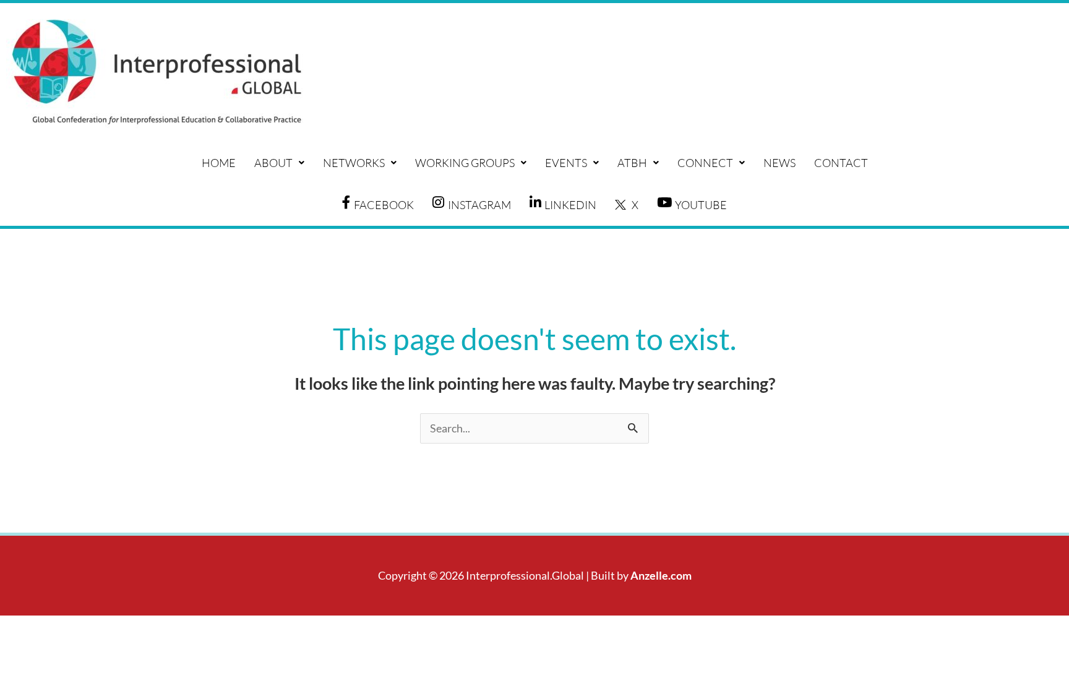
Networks (354, 163)
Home (219, 163)
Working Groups (465, 163)
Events (566, 163)
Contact (841, 163)
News (779, 163)
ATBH (632, 163)
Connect (705, 163)
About (273, 163)
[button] (279, 163)
